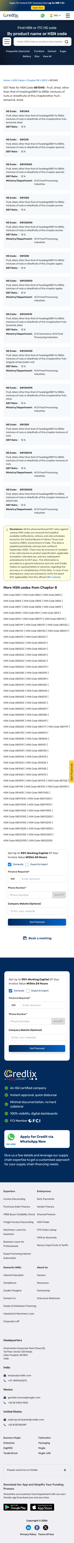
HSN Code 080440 (37, 690)
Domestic (18, 864)
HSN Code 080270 (36, 666)
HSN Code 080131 (13, 630)
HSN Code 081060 (13, 774)
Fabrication (44, 1437)
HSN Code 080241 (36, 648)
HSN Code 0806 (52, 600)
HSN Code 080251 (36, 654)
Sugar (63, 51)
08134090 (26, 387)
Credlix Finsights (12, 1290)
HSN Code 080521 (36, 702)
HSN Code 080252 (13, 660)
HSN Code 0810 (12, 612)
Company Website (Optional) (24, 903)
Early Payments (45, 1199)
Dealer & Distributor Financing (19, 1306)
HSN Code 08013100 (14, 822)
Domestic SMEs (12, 1267)
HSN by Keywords (47, 1237)
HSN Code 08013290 (40, 828)
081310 (24, 139)
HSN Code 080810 (36, 732)
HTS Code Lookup (46, 1229)
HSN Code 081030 (36, 762)
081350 (24, 424)
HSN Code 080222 (13, 642)
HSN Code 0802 (32, 594)
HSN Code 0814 (12, 618)
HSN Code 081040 (13, 768)
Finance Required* (18, 871)
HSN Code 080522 (13, 708)
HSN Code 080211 (58, 630)
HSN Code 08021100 (14, 834)
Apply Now (38, 8)
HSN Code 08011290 (14, 804)
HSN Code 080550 (37, 714)
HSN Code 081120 (57, 780)
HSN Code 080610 (36, 720)
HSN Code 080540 (13, 714)
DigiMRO (8, 1448)
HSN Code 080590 (13, 720)
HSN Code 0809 (52, 606)
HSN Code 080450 (13, 696)
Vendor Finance (45, 1206)
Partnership (43, 1290)
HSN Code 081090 (13, 780)
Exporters (9, 1191)
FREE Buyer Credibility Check (19, 1214)
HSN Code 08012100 (14, 816)
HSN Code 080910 (13, 744)
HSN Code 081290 (57, 786)
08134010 (26, 314)
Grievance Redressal (48, 1298)
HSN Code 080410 (13, 684)
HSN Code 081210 (35, 786)
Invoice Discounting (14, 1199)
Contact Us (9, 1298)
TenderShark (10, 1453)
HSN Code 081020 (13, 762)
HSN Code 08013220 (15, 828)
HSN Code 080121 (35, 624)
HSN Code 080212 (13, 636)
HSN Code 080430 (13, 690)
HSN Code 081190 (13, 786)
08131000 (26, 164)
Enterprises (44, 1191)
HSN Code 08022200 (40, 840)
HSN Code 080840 (37, 738)
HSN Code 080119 (13, 624)
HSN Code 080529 (36, 708)
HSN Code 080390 (36, 678)
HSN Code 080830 (13, 738)
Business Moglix (12, 1437)
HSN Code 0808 (32, 606)
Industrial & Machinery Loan (18, 1313)
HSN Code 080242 (13, 654)
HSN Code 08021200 (40, 834)
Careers (41, 1275)
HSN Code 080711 (36, 726)
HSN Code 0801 (12, 594)
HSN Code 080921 (36, 744)
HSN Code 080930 (36, 750)
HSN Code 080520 (13, 702)
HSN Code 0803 (52, 594)
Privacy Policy (28, 1534)
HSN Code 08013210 (40, 822)
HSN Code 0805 (32, 600)
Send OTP (59, 895)
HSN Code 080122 (57, 624)
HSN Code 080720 (13, 732)
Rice (37, 56)
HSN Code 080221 (36, 636)
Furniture (39, 51)
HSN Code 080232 (13, 648)
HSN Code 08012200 (40, 816)
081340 (24, 111)
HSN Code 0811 (31, 612)
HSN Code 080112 (55, 618)
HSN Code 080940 (13, 756)
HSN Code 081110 (35, 780)
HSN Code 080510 (37, 696)
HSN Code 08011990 (39, 810)
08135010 (26, 452)
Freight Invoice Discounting (18, 1222)
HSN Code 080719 (58, 726)
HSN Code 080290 (37, 672)
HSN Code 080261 (36, 660)
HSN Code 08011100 (37, 792)
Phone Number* (17, 887)
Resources (43, 1282)
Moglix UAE (44, 1453)
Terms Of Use (46, 1534)
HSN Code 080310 (13, 678)
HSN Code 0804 (12, 600)
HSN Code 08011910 (39, 804)
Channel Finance (46, 1214)
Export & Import (39, 864)
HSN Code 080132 (35, 630)
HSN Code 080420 (36, 684)
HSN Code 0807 (12, 606)
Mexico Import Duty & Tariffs (52, 1245)
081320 (24, 197)
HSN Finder (43, 1222)
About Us (42, 1267)
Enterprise (9, 1442)
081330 (24, 256)
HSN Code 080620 (13, 726)
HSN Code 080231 (36, 642)
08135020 (26, 489)
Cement (52, 51)
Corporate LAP (11, 1321)
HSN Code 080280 (13, 672)
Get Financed (37, 922)
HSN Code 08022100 (15, 840)
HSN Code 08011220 (39, 798)
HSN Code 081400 (13, 792)
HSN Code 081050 (36, 768)
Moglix (41, 1448)
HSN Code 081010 (36, 756)
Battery (27, 56)
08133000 (26, 280)
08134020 (26, 351)
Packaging (44, 1442)
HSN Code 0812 (50, 612)
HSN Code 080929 (13, 750)
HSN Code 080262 (13, 666)
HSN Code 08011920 (14, 810)
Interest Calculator (13, 1275)
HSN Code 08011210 (14, 798)
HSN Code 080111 (33, 618)
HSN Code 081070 (36, 774)
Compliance (9, 1282)
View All (47, 56)
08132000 (26, 222)
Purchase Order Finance (16, 1206)
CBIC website (53, 577)
